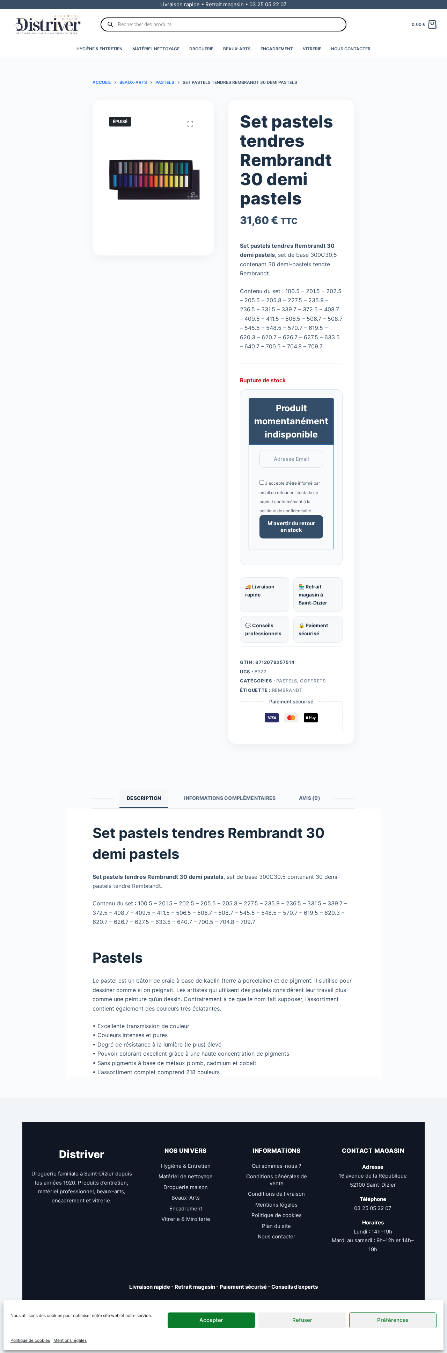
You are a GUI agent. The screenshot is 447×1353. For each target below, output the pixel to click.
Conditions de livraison (276, 1194)
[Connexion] (434, 4)
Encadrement (277, 48)
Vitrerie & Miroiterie (185, 1219)
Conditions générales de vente (276, 1180)
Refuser (302, 1320)
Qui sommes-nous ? (276, 1166)
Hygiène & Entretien (99, 48)
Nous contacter (351, 48)
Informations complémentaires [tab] (230, 798)
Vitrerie (312, 48)
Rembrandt (287, 690)
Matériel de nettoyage (186, 1176)
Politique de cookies (30, 1340)
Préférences (393, 1320)
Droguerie (201, 48)
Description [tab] (144, 798)
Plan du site (276, 1226)
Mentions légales (70, 1340)
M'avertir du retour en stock (291, 527)
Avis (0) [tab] (309, 798)
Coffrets (312, 680)
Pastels (286, 680)
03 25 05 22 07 (372, 1208)
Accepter (211, 1320)
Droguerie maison (185, 1187)
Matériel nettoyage (155, 48)
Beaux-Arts (237, 48)
